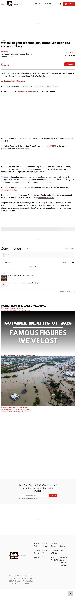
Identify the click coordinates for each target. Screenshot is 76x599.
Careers (62, 550)
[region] (38, 270)
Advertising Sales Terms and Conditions (64, 561)
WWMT (49, 86)
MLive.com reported (9, 190)
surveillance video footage (27, 91)
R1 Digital (37, 557)
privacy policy (35, 498)
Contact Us (45, 552)
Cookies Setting (54, 545)
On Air (37, 4)
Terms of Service (37, 552)
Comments (5, 65)
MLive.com (68, 138)
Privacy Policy (36, 545)
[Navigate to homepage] (14, 3)
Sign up (72, 248)
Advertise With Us (54, 552)
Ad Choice (62, 545)
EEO (44, 557)
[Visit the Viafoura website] (71, 291)
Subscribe (53, 495)
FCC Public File (55, 559)
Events (48, 4)
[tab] (6, 262)
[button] (38, 40)
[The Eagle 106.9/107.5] (17, 558)
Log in (67, 248)
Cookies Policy (45, 545)
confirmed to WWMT (46, 197)
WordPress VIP (27, 578)
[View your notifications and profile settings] (61, 4)
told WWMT (50, 146)
